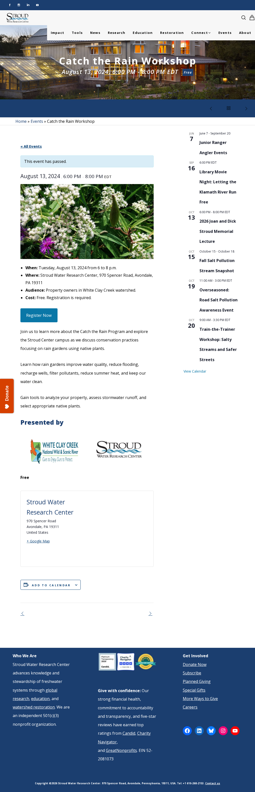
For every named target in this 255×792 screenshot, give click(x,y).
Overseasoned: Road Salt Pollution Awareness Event (218, 300)
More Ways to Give (200, 698)
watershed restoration (34, 707)
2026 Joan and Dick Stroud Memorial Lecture (217, 231)
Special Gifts (194, 690)
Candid (129, 733)
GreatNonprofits (121, 750)
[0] (252, 17)
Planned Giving (197, 681)
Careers (190, 707)
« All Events (31, 146)
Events (37, 121)
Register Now (39, 315)
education (40, 698)
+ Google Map (38, 541)
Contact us (212, 783)
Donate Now (194, 664)
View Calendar (195, 371)
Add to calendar (51, 585)
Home (21, 121)
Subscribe (192, 673)
